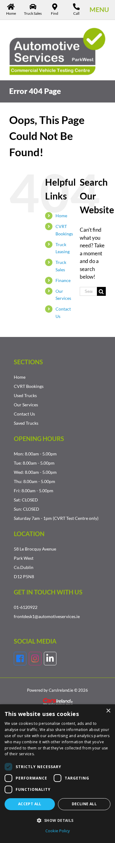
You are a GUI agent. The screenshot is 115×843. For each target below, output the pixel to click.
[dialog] (57, 773)
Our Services (26, 404)
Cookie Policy (57, 830)
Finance (63, 280)
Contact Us (24, 413)
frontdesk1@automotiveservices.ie (47, 616)
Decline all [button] (84, 803)
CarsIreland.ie (61, 690)
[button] (57, 820)
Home (61, 215)
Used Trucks (25, 395)
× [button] (108, 711)
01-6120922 (25, 607)
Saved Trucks (26, 423)
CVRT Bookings (29, 386)
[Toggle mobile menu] (99, 9)
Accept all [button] (29, 803)
